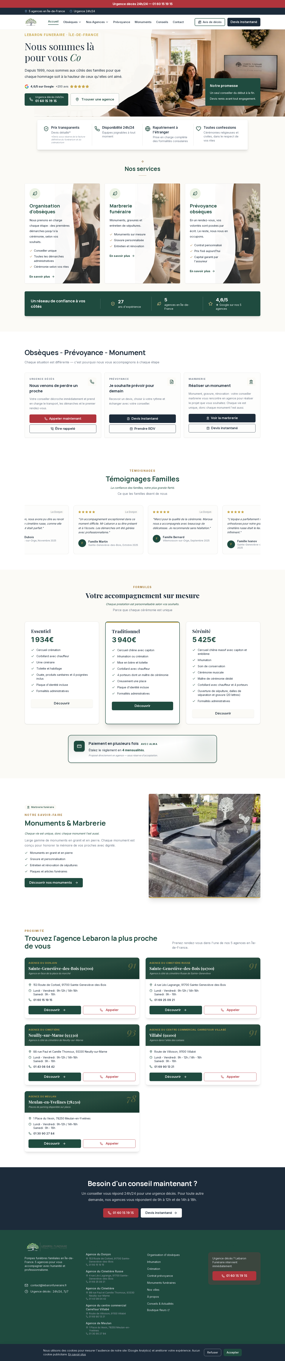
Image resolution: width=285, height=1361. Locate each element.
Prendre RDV (144, 429)
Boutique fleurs (157, 1310)
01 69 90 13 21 (164, 1066)
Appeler (112, 1010)
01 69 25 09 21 (164, 1000)
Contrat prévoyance (160, 1275)
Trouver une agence (97, 99)
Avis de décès (212, 22)
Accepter (233, 1352)
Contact (178, 22)
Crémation (153, 1268)
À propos (153, 1296)
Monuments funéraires (161, 1282)
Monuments (143, 22)
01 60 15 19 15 (143, 4)
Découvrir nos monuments (50, 882)
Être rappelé (65, 429)
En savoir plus (77, 1354)
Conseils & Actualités (160, 1303)
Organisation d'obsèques (163, 1254)
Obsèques (70, 22)
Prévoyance (121, 22)
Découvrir (62, 703)
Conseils (162, 22)
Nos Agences (95, 22)
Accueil (53, 21)
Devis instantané (244, 22)
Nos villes (153, 1289)
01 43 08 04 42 (44, 1066)
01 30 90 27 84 (43, 1133)
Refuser (212, 1352)
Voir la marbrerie (224, 418)
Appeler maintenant (65, 418)
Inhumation (154, 1261)
